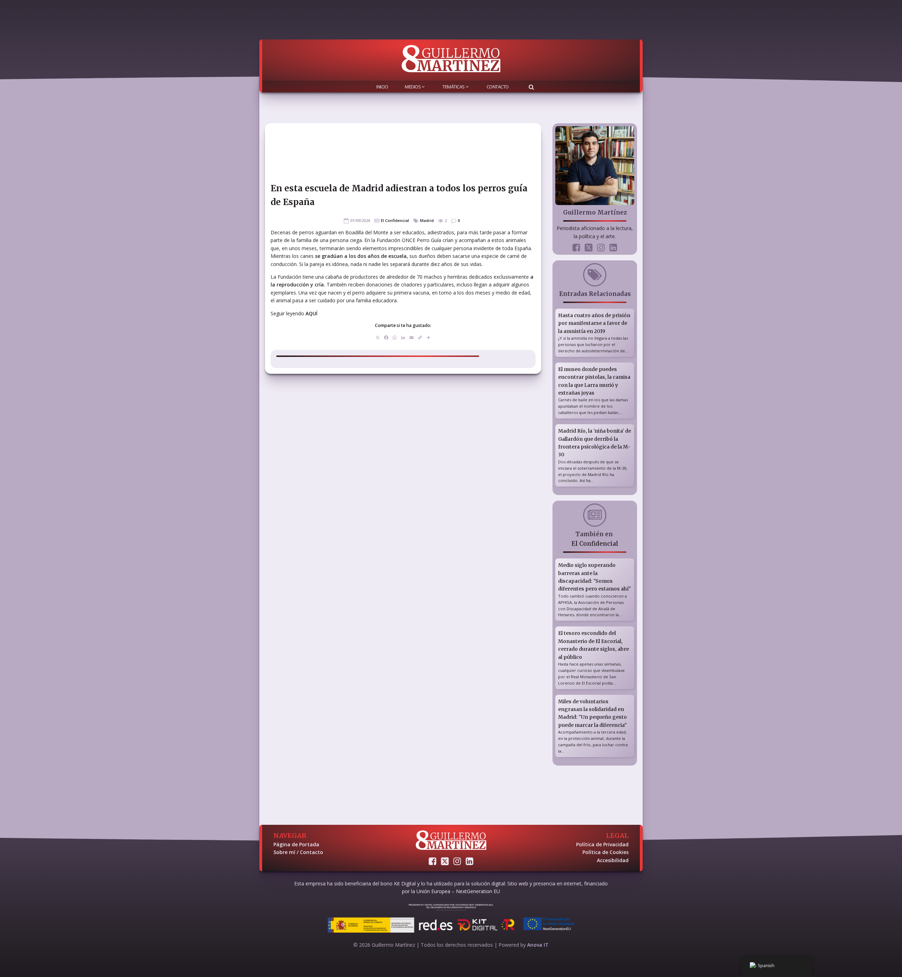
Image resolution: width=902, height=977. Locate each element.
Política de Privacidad (602, 844)
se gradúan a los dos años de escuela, (361, 256)
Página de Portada (296, 844)
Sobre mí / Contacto (298, 852)
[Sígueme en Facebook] (576, 247)
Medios (413, 87)
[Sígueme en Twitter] (588, 247)
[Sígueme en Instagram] (601, 247)
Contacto (498, 87)
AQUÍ (311, 313)
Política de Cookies (605, 852)
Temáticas (454, 87)
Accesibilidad (613, 860)
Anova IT (538, 944)
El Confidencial (395, 220)
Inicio (382, 87)
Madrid (427, 220)
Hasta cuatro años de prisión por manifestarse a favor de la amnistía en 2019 (594, 323)
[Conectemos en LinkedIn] (613, 247)
